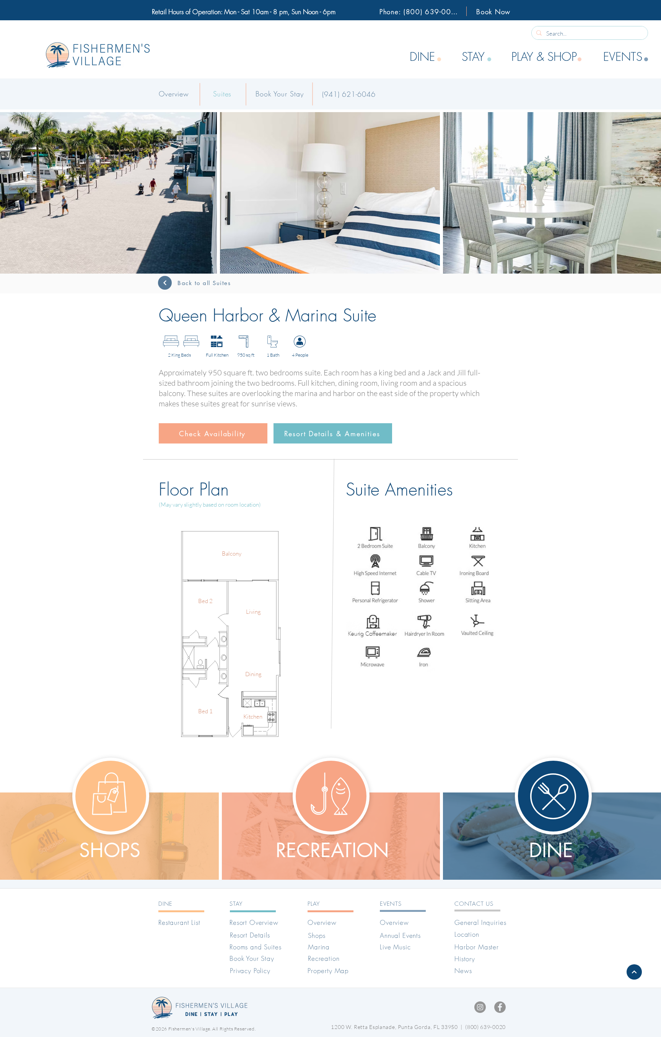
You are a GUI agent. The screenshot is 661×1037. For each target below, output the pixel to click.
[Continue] (165, 283)
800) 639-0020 (486, 1027)
